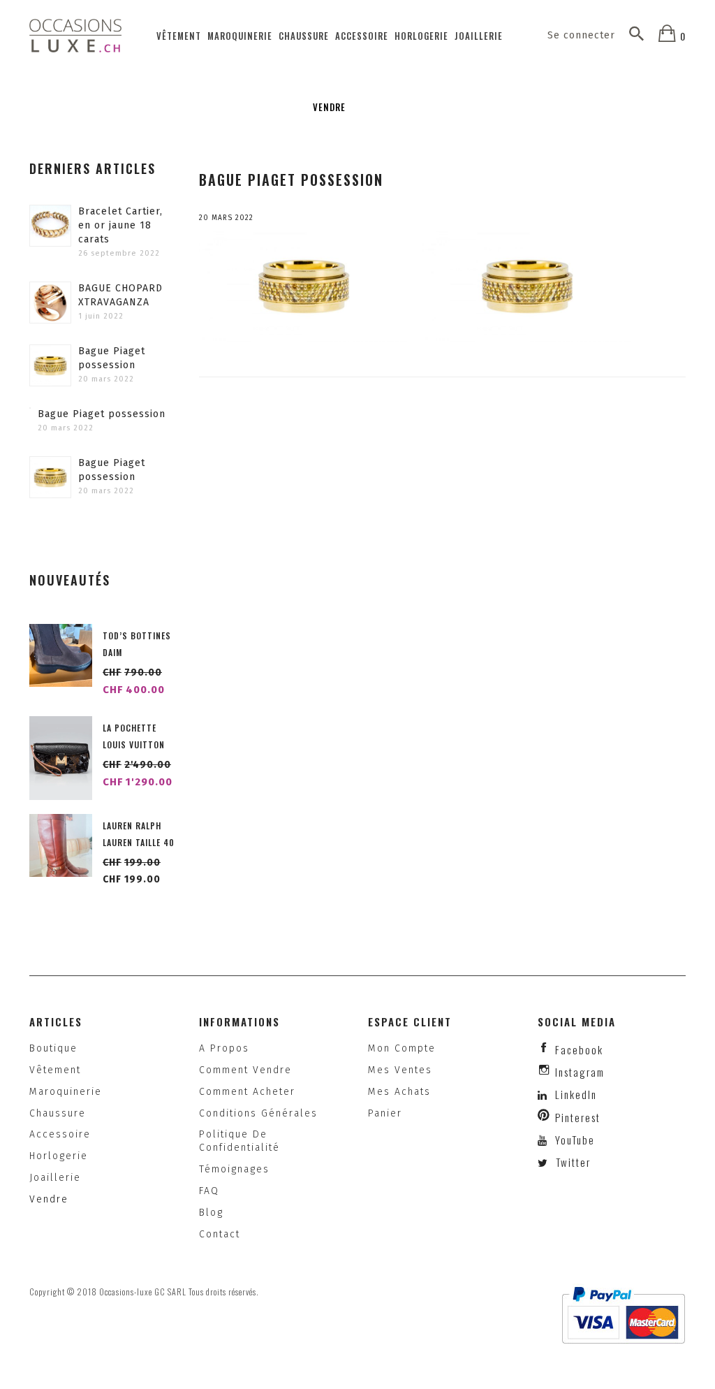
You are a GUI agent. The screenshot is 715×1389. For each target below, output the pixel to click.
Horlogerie (421, 36)
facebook (579, 1049)
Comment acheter (247, 1092)
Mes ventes (400, 1070)
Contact (219, 1234)
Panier (385, 1113)
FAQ (209, 1191)
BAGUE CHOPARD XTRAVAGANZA (120, 295)
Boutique (53, 1048)
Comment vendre (245, 1070)
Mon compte (402, 1048)
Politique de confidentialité (239, 1141)
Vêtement (178, 36)
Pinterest (577, 1117)
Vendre (329, 107)
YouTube (573, 1139)
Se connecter (581, 35)
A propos (224, 1048)
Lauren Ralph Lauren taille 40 (139, 834)
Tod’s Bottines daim (137, 644)
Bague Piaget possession (111, 358)
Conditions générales (258, 1113)
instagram (580, 1071)
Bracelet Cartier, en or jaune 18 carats (120, 225)
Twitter (571, 1162)
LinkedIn (576, 1094)
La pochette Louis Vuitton (134, 736)
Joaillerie (479, 36)
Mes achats (399, 1092)
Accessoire (361, 36)
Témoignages (234, 1169)
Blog (211, 1213)
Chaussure (304, 36)
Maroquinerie (239, 36)
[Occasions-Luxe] (75, 35)
